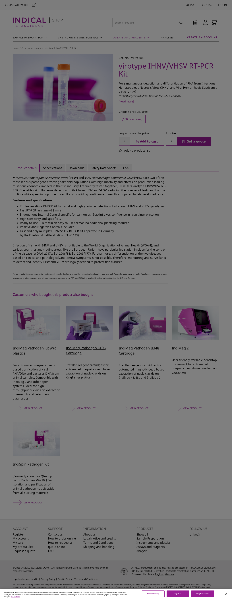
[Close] (226, 594)
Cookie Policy (15, 597)
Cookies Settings (153, 594)
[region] (116, 594)
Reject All (178, 594)
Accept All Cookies (202, 594)
